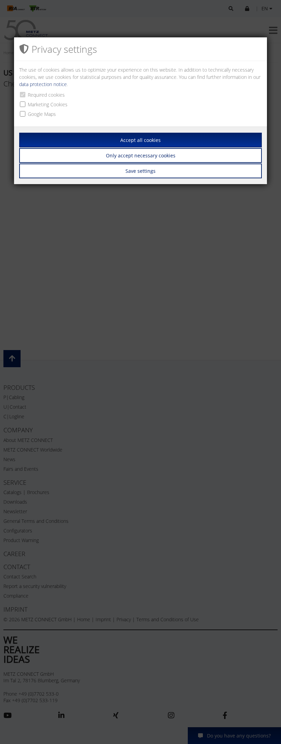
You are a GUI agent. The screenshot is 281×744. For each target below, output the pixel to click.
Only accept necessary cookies (140, 155)
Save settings (140, 171)
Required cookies (46, 95)
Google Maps (42, 114)
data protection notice (43, 84)
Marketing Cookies (48, 104)
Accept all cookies (140, 140)
